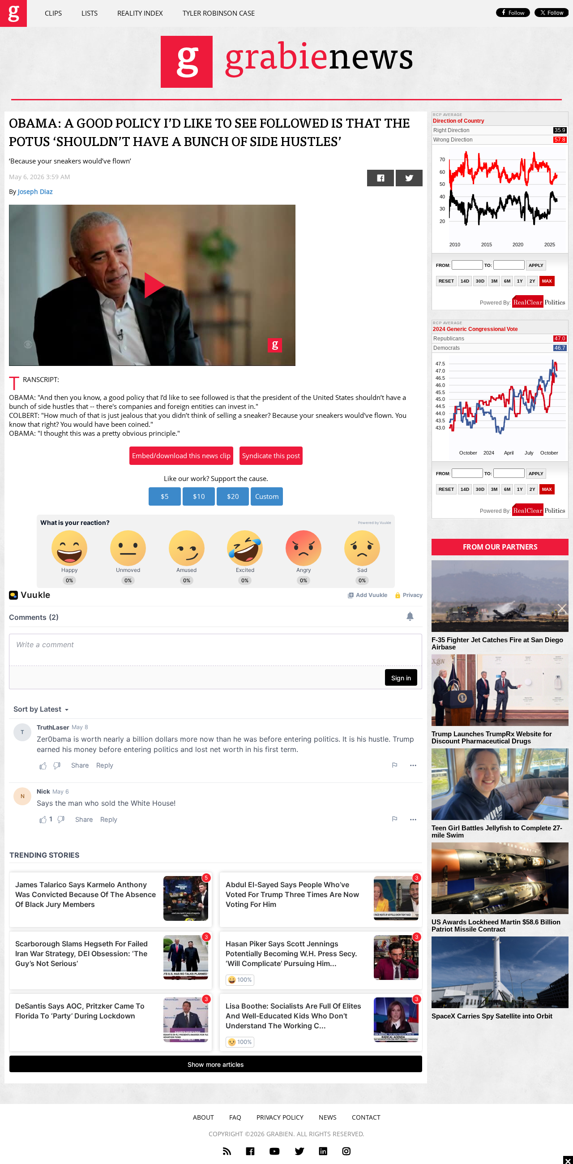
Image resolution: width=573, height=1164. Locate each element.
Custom (267, 496)
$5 (165, 496)
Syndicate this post (271, 455)
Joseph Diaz (35, 191)
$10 (199, 496)
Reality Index (140, 13)
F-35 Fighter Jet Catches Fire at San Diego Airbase (497, 643)
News (328, 1117)
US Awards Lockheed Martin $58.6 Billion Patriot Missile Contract (496, 926)
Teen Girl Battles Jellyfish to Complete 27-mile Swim (497, 832)
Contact (366, 1117)
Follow (516, 13)
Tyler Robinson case (219, 13)
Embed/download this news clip (181, 455)
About (203, 1117)
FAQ (235, 1117)
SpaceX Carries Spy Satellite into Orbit (492, 1016)
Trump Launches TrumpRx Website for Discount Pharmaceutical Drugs (492, 737)
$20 (233, 496)
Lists (89, 13)
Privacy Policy (280, 1117)
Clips (53, 13)
